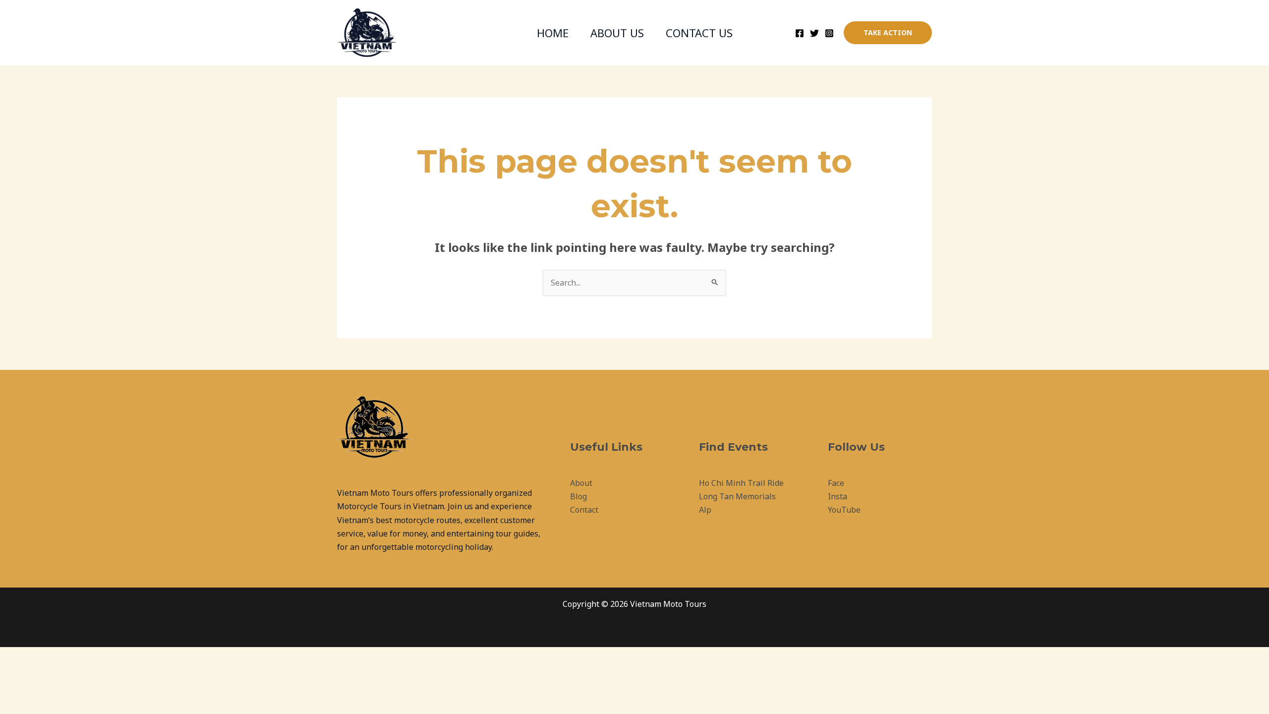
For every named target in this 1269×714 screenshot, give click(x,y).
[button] (888, 32)
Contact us (699, 32)
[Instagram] (829, 33)
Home (553, 32)
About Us (617, 32)
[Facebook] (799, 33)
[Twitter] (814, 33)
